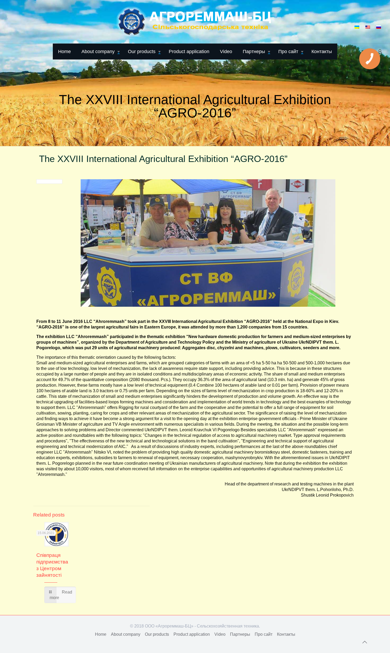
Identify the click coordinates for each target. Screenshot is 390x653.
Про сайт (263, 634)
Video (220, 634)
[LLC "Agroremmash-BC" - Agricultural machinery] (195, 21)
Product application (192, 634)
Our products (157, 634)
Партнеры (240, 634)
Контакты (286, 634)
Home (100, 634)
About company (125, 634)
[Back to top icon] (364, 642)
